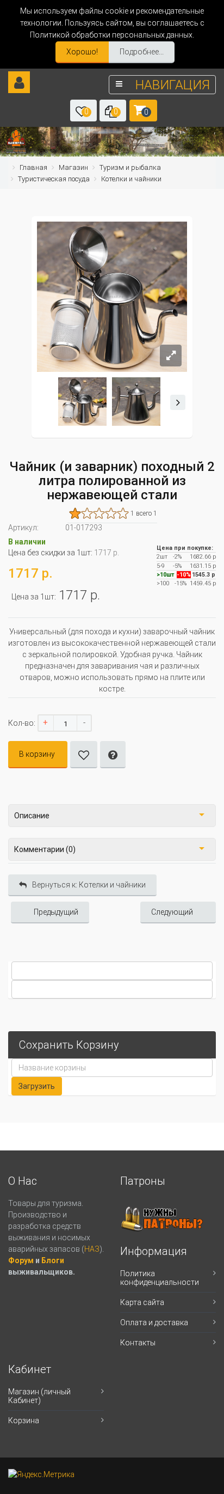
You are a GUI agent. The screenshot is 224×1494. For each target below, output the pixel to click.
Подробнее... (142, 51)
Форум (21, 1260)
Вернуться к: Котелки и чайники (89, 884)
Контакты (137, 1342)
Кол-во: (21, 723)
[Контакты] (16, 150)
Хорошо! (82, 51)
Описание (31, 815)
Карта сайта (142, 1302)
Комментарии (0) (45, 849)
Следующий (172, 912)
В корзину (37, 754)
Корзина (23, 1420)
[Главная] (16, 138)
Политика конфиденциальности (159, 1278)
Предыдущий (56, 912)
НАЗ (91, 1249)
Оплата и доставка (154, 1322)
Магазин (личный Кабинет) (39, 1396)
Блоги (52, 1260)
